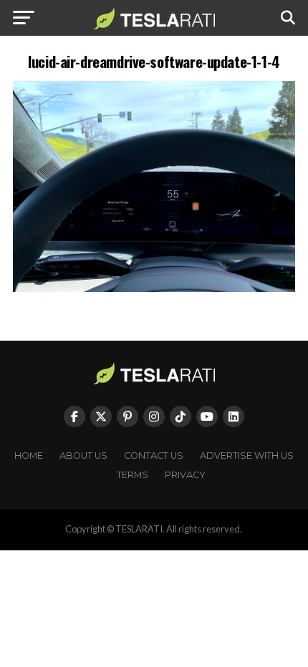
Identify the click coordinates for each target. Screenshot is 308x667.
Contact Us (153, 455)
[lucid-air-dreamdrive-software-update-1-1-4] (154, 288)
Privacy (185, 474)
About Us (83, 455)
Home (28, 455)
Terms (132, 474)
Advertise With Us (247, 455)
